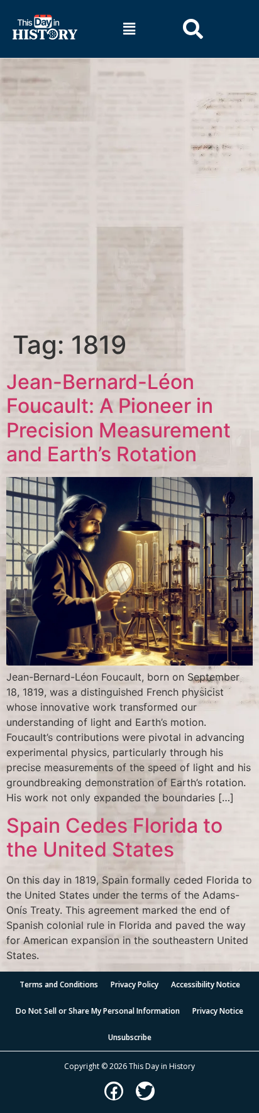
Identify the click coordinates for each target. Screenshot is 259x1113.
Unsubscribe (130, 1037)
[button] (129, 28)
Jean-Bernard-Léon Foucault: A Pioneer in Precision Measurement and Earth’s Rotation (118, 418)
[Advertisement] (129, 194)
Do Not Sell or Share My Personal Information (98, 1011)
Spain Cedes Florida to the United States (114, 837)
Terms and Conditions (58, 984)
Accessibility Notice (205, 984)
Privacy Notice (217, 1011)
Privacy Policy (134, 984)
